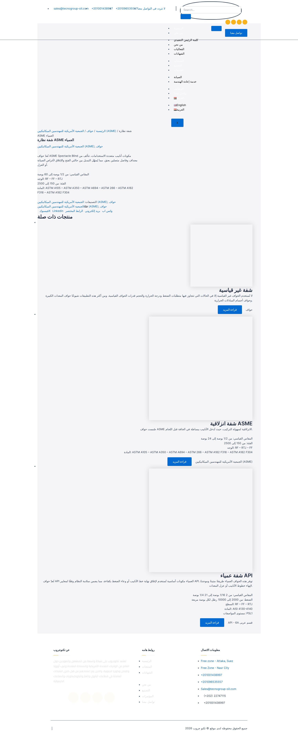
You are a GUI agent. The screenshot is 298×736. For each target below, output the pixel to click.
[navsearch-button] (181, 4)
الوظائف (178, 88)
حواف (90, 131)
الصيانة (178, 77)
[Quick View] (216, 309)
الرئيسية (178, 28)
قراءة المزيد (230, 309)
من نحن (178, 33)
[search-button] (186, 16)
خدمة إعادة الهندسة (185, 81)
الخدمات (178, 70)
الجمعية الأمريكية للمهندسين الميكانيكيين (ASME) (76, 131)
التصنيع (178, 65)
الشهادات (179, 53)
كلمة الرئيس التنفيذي (186, 40)
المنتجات (179, 61)
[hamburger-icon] (216, 28)
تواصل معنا (180, 93)
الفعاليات (179, 49)
